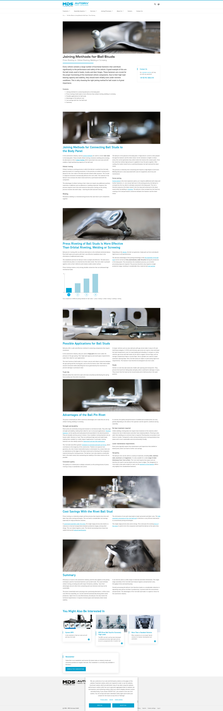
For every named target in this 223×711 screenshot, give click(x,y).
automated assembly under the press (74, 524)
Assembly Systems (79, 11)
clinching (130, 189)
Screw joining (116, 181)
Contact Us (139, 11)
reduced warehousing (80, 530)
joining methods (87, 156)
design (124, 252)
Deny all (99, 705)
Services (93, 11)
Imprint (111, 699)
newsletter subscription (75, 669)
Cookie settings (119, 699)
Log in (158, 708)
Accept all (123, 705)
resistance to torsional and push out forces (94, 445)
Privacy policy (104, 699)
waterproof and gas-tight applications (94, 441)
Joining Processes (106, 11)
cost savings (151, 266)
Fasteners (66, 11)
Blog (64, 15)
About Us (119, 11)
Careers (130, 11)
